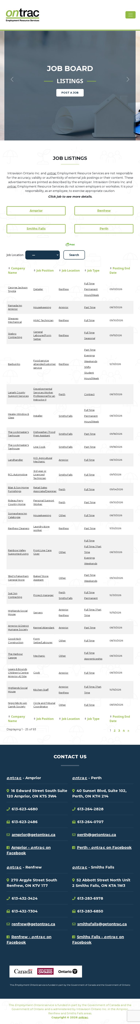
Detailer (38, 289)
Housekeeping (42, 307)
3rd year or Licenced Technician (39, 475)
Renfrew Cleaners (18, 528)
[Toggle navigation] (130, 14)
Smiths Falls (36, 228)
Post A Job (70, 92)
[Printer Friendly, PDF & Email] (70, 244)
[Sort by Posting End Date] (111, 268)
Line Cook (39, 446)
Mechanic (39, 655)
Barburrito (14, 364)
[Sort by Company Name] (9, 268)
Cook (36, 672)
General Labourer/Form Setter (42, 335)
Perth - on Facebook (104, 847)
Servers (37, 612)
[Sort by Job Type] (85, 270)
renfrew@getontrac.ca (33, 924)
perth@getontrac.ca (96, 834)
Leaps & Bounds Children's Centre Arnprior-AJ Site (18, 673)
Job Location (15, 255)
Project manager (43, 595)
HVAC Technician (43, 320)
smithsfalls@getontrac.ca (102, 924)
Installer (37, 415)
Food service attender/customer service (44, 364)
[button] (10, 73)
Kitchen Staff (40, 689)
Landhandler (15, 459)
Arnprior (36, 210)
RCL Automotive (17, 474)
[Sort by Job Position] (34, 270)
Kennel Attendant (43, 627)
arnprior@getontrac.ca (33, 834)
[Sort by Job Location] (60, 270)
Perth (104, 228)
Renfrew (104, 210)
